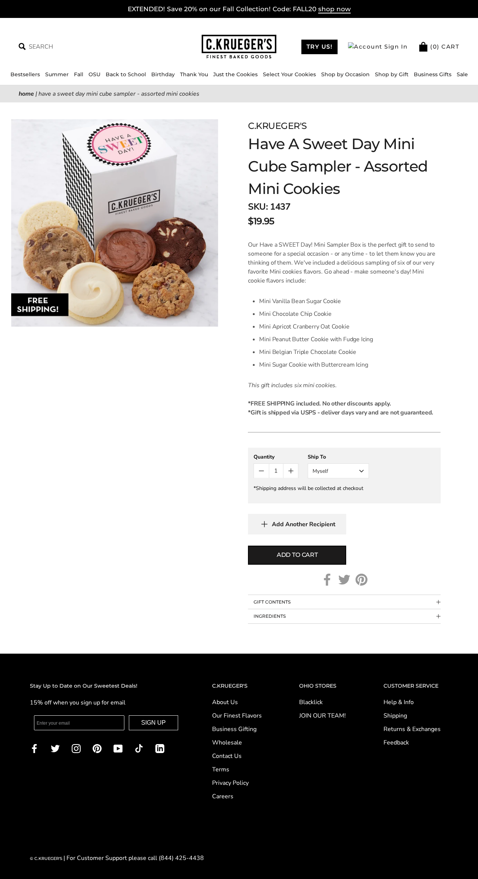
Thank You (194, 74)
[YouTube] (118, 748)
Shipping (395, 716)
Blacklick (311, 702)
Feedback (396, 742)
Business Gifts (432, 74)
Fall (78, 74)
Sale (462, 74)
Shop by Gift (392, 74)
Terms (220, 769)
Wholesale (227, 742)
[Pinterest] (361, 580)
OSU (94, 74)
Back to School (126, 74)
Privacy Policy (230, 783)
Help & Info (399, 702)
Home (26, 94)
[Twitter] (344, 580)
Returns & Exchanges (412, 729)
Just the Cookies (235, 74)
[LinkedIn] (159, 748)
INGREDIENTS (270, 616)
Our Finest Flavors (237, 716)
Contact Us (227, 756)
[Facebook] (327, 580)
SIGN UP (153, 722)
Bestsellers (25, 74)
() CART (444, 46)
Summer (57, 74)
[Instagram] (76, 748)
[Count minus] (261, 471)
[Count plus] (290, 471)
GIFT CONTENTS (272, 602)
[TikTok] (138, 748)
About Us (225, 702)
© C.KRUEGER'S (46, 858)
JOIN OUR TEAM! (322, 716)
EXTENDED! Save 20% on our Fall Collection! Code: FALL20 (239, 9)
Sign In (395, 46)
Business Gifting (234, 729)
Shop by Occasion (345, 74)
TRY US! (320, 46)
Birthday (163, 74)
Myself (320, 471)
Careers (222, 796)
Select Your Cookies (289, 74)
